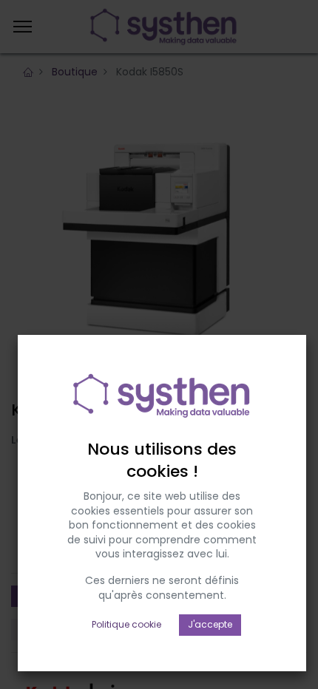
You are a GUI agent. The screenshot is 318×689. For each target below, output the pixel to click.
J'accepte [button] (210, 624)
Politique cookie (126, 624)
